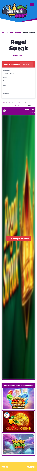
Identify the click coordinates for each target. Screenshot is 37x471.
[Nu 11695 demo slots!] (14, 10)
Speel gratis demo (20, 238)
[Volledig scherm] (4, 110)
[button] (18, 247)
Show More (26, 64)
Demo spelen (18, 398)
